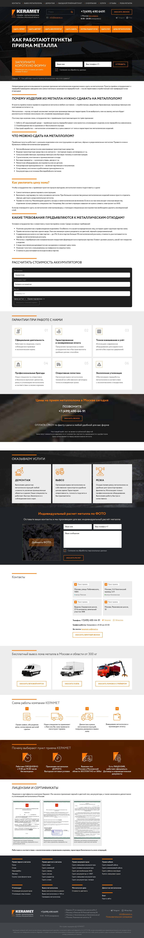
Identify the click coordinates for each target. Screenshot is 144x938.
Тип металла (18, 271)
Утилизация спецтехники (21, 894)
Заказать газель (72, 684)
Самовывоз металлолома (51, 897)
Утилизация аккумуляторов (22, 891)
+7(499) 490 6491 (93, 11)
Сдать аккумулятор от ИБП (82, 874)
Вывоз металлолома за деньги (53, 891)
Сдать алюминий (48, 868)
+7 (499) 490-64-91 (72, 411)
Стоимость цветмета (79, 891)
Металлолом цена (79, 888)
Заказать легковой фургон (31, 684)
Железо (15, 874)
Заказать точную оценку (26, 303)
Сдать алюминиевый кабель (112, 868)
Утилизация (16, 888)
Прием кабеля (107, 862)
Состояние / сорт (20, 280)
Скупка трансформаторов (21, 877)
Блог (104, 895)
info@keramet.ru (56, 17)
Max (130, 18)
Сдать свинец (47, 871)
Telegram (121, 18)
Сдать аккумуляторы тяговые (83, 880)
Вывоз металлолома (50, 888)
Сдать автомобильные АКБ (82, 871)
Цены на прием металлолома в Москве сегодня (72, 400)
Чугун (14, 865)
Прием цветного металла (52, 862)
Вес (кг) (16, 289)
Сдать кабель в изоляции (111, 871)
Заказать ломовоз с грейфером (112, 684)
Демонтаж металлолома (111, 888)
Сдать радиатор (48, 877)
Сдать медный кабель (110, 865)
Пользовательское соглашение (119, 917)
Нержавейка (16, 871)
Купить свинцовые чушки (111, 874)
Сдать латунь (47, 874)
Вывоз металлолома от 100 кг (53, 894)
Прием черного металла (21, 862)
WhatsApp (119, 620)
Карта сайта (106, 898)
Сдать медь (46, 865)
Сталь (14, 868)
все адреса (93, 16)
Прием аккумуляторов (80, 862)
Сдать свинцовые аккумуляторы (84, 865)
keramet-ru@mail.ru (89, 629)
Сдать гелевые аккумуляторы (83, 868)
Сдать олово (46, 880)
